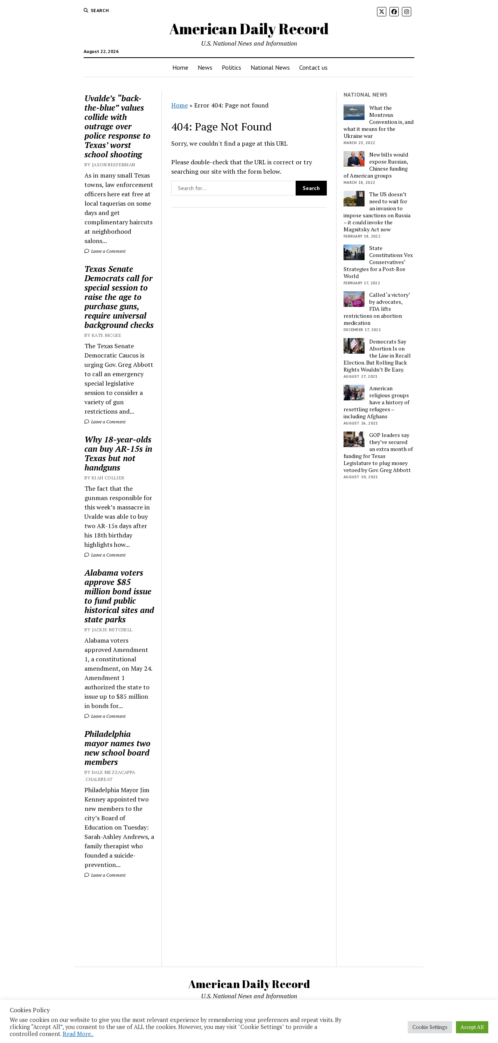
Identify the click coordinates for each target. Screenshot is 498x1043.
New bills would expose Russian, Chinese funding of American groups (376, 165)
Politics (231, 67)
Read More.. (78, 1034)
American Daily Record (249, 29)
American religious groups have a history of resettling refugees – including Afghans (376, 402)
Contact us (313, 67)
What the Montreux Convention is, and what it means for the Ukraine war (379, 121)
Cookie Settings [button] (429, 1027)
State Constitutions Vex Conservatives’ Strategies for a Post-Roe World (378, 262)
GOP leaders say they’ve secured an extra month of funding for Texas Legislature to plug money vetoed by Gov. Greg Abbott (378, 453)
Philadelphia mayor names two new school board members (117, 747)
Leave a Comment (108, 251)
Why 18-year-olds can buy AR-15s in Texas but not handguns (118, 453)
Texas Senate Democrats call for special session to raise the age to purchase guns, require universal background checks (119, 296)
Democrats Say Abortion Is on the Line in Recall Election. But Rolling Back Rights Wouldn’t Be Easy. (377, 355)
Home (180, 67)
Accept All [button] (472, 1027)
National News (270, 67)
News (205, 67)
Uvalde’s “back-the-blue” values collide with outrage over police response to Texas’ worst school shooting (117, 126)
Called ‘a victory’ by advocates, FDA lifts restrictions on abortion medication (377, 308)
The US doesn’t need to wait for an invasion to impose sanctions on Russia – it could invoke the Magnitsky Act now (377, 212)
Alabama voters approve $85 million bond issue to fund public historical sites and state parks (119, 596)
